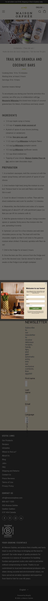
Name (27, 299)
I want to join (35, 308)
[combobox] (35, 305)
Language (27, 303)
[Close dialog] (46, 283)
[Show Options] (44, 305)
